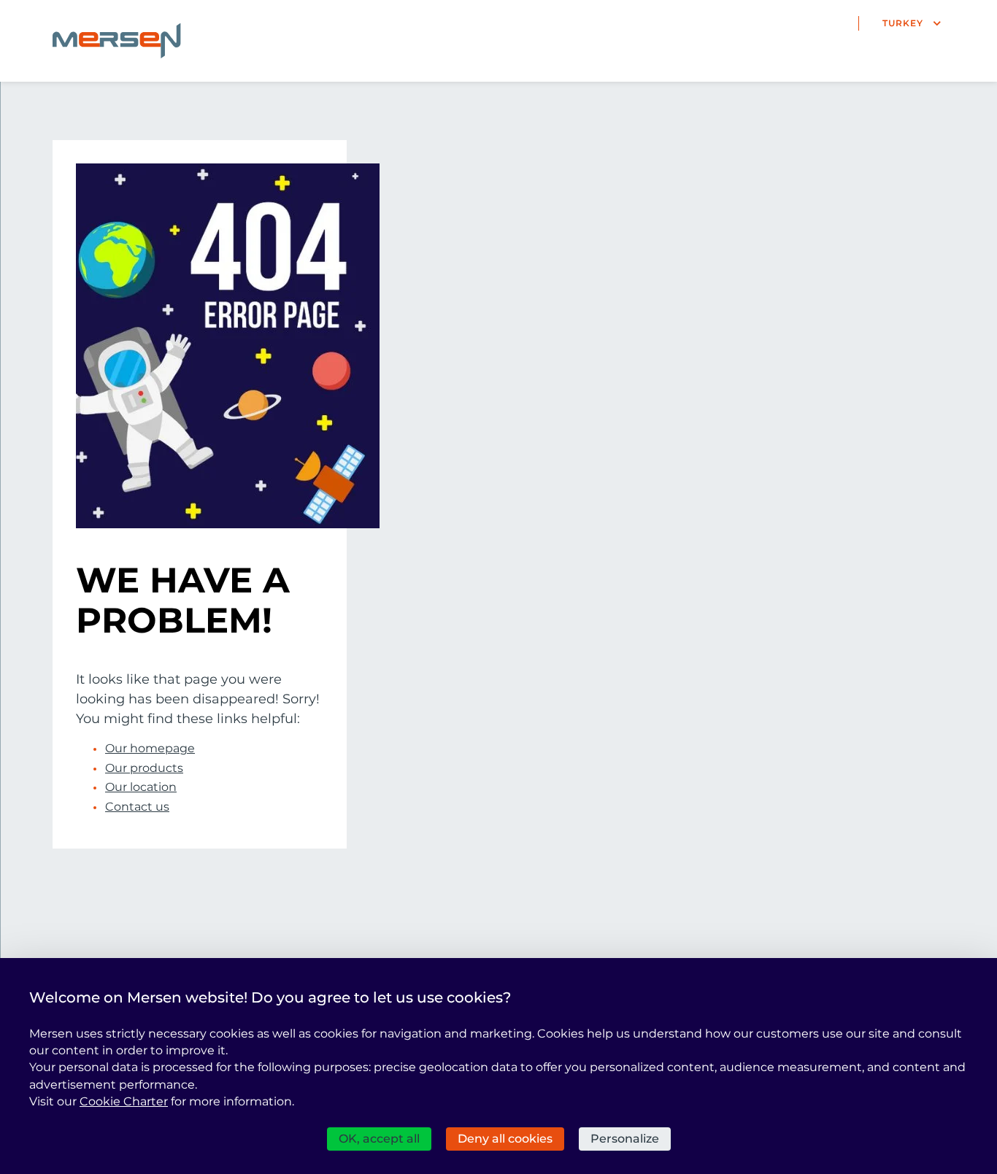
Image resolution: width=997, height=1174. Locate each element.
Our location (141, 787)
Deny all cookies (505, 1139)
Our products (144, 768)
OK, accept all (379, 1139)
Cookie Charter (124, 1101)
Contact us (137, 807)
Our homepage (150, 748)
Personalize (624, 1139)
